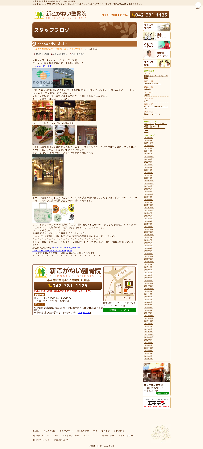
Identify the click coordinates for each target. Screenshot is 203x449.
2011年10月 (149, 348)
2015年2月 (148, 281)
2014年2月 (148, 310)
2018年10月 (149, 194)
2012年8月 (148, 343)
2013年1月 (148, 332)
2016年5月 (148, 246)
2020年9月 (148, 173)
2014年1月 (148, 313)
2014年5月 (148, 302)
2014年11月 (149, 286)
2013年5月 (148, 326)
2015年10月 (149, 262)
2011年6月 (148, 351)
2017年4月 (148, 221)
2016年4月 (148, 248)
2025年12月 (149, 143)
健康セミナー (154, 128)
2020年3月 (148, 175)
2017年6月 (148, 216)
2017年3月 (148, 224)
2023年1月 (148, 159)
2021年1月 (148, 170)
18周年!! (147, 95)
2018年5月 (148, 200)
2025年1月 (148, 148)
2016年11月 (149, 232)
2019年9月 (148, 186)
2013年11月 (149, 318)
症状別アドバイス (41, 440)
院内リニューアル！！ (153, 114)
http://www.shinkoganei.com (66, 248)
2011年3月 (148, 356)
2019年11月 (149, 181)
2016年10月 (149, 235)
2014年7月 (148, 297)
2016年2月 (148, 251)
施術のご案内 (83, 431)
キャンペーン (149, 124)
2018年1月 (148, 202)
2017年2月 (148, 227)
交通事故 (106, 431)
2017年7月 (148, 213)
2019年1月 (148, 192)
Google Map (84, 312)
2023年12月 (149, 157)
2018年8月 (148, 197)
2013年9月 (148, 324)
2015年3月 (148, 278)
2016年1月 (148, 254)
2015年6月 (148, 273)
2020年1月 (148, 178)
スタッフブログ (77, 54)
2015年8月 (148, 267)
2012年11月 (149, 337)
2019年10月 (149, 184)
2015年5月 (148, 275)
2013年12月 (149, 316)
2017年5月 (148, 219)
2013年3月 (148, 329)
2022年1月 (148, 167)
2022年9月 (148, 162)
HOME (36, 431)
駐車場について (61, 440)
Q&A (56, 435)
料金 (95, 431)
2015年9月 (148, 264)
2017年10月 (149, 211)
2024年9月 (148, 151)
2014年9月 (148, 291)
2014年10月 (149, 289)
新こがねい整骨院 (60, 54)
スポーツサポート (126, 436)
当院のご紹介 (50, 431)
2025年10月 (149, 146)
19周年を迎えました (152, 84)
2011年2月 (148, 359)
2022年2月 (148, 165)
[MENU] (198, 4)
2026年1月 (148, 140)
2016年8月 (148, 237)
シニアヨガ (161, 123)
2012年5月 (148, 345)
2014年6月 (148, 299)
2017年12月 (149, 205)
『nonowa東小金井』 (43, 66)
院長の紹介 (119, 431)
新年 (146, 101)
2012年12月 (149, 335)
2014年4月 (148, 305)
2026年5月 (148, 138)
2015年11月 (149, 259)
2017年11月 (149, 208)
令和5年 (147, 89)
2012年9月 (148, 340)
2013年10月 (149, 321)
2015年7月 (148, 270)
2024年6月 (148, 154)
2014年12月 (149, 283)
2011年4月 (148, 353)
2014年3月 (148, 308)
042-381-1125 (151, 15)
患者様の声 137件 (41, 436)
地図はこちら (162, 393)
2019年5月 (148, 189)
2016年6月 (148, 243)
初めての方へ (66, 431)
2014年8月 (148, 294)
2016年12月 (149, 229)
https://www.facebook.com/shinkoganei (52, 250)
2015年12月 (149, 256)
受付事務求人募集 (71, 436)
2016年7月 (148, 240)
